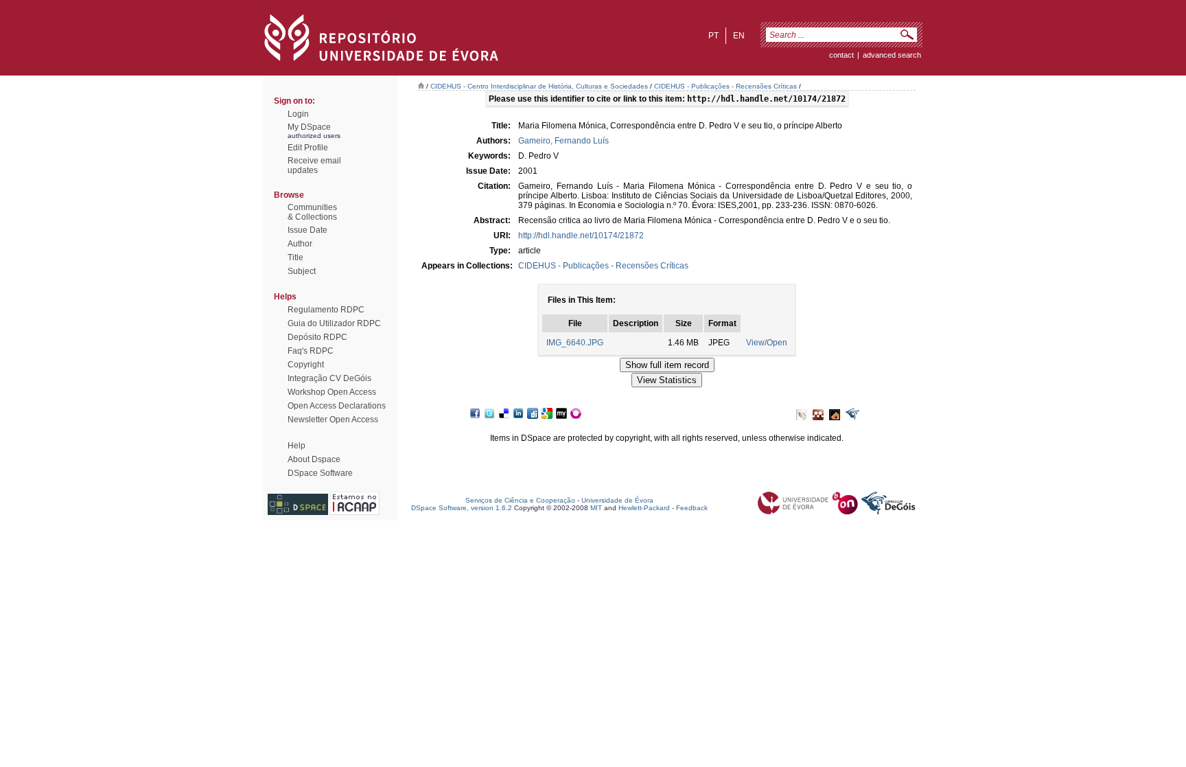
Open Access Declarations (337, 406)
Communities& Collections (312, 212)
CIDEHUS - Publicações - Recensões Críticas (725, 86)
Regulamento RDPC (326, 309)
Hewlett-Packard (644, 508)
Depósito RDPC (317, 337)
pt (713, 36)
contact (841, 55)
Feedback (692, 508)
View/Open (766, 342)
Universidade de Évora (617, 500)
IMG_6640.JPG (574, 342)
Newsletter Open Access (333, 419)
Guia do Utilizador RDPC (334, 323)
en (739, 36)
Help (296, 445)
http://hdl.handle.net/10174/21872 (581, 235)
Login (298, 114)
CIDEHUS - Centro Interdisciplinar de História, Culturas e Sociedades (539, 86)
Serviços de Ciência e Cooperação (520, 500)
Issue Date (307, 230)
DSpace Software (320, 473)
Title (295, 257)
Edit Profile (308, 147)
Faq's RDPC (311, 351)
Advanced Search (892, 55)
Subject (302, 271)
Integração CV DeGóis (329, 378)
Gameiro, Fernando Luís (563, 141)
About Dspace (314, 459)
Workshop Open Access (332, 392)
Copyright (306, 364)
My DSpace (309, 127)
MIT (596, 508)
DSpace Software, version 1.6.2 (461, 508)
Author (300, 244)
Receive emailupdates (314, 165)
